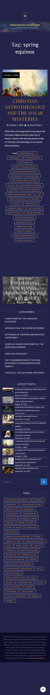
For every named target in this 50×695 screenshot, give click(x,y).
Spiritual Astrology (16, 354)
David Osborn (36, 125)
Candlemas (24, 162)
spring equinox (33, 213)
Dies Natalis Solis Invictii (24, 181)
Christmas (16, 176)
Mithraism (11, 555)
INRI (39, 194)
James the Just (13, 541)
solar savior (14, 213)
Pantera (27, 564)
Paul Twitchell (13, 573)
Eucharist (14, 190)
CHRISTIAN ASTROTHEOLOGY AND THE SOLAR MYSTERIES (25, 110)
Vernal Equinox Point (24, 236)
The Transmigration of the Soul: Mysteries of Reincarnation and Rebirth (23, 363)
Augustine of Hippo (31, 504)
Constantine (32, 176)
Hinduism (31, 527)
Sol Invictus (35, 208)
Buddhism (28, 509)
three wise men (24, 226)
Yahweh (10, 601)
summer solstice (24, 222)
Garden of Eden (29, 518)
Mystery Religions (15, 559)
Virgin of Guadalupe (16, 596)
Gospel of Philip (14, 527)
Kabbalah (11, 550)
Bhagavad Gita (33, 158)
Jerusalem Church (35, 541)
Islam (37, 536)
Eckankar (11, 518)
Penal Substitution (15, 578)
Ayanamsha (14, 158)
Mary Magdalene (29, 550)
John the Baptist (17, 199)
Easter (11, 185)
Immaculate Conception (18, 536)
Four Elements (32, 190)
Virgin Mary (27, 591)
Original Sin (12, 564)
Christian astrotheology (24, 171)
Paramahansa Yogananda (19, 568)
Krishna (35, 199)
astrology (11, 504)
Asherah (38, 500)
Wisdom (35, 596)
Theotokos (11, 591)
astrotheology (27, 153)
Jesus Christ (22, 546)
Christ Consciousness (24, 167)
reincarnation (24, 582)
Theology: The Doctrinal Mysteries (24, 373)
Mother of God (28, 555)
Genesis (9, 523)
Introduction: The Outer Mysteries (24, 328)
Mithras (16, 203)
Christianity (12, 513)
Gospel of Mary (26, 523)
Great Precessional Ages (20, 194)
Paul (39, 568)
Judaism (38, 546)
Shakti (40, 582)
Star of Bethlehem (24, 217)
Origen (32, 559)
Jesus (8, 546)
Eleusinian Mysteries (30, 185)
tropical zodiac (24, 231)
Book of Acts (12, 509)
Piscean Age (31, 203)
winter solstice (24, 240)
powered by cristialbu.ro (36, 658)
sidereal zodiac (16, 208)
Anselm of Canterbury (17, 500)
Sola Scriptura (13, 587)
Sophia (29, 587)
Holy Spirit (11, 532)
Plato (33, 578)
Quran (9, 582)
